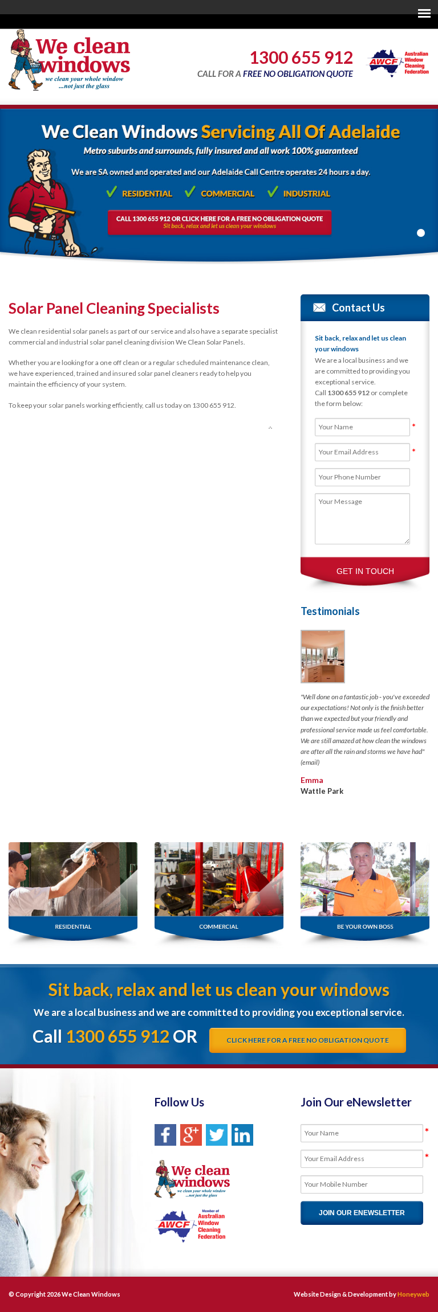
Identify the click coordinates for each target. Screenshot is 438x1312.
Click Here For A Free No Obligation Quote (307, 1040)
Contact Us (358, 307)
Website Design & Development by (361, 1294)
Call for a (275, 63)
